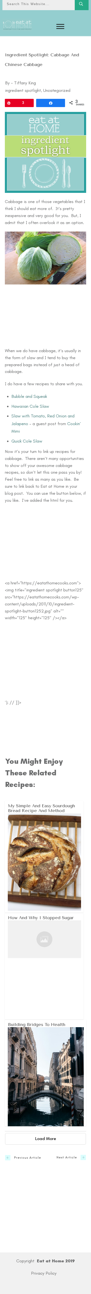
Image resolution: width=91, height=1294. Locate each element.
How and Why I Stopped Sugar (44, 966)
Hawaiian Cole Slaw (30, 406)
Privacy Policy (44, 1273)
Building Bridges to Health (45, 1072)
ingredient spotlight (23, 90)
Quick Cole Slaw (26, 441)
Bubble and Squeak (29, 396)
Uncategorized (56, 90)
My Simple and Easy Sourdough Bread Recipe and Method (44, 857)
